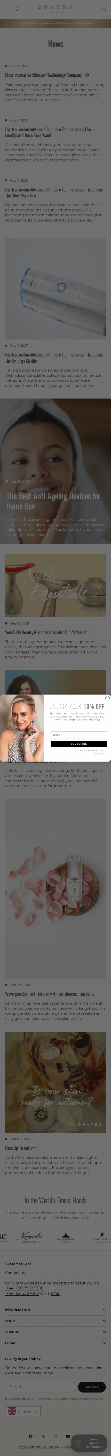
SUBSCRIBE (79, 743)
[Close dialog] (107, 698)
